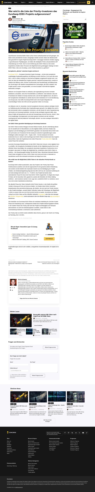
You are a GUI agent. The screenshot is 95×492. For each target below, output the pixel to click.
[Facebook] (65, 432)
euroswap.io (41, 194)
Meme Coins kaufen (32, 463)
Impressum (9, 448)
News (15, 2)
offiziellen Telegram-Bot (16, 196)
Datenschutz (9, 451)
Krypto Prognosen (32, 451)
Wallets (31, 2)
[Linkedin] (10, 288)
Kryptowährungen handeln (34, 444)
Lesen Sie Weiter (38, 325)
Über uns (9, 441)
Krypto (23, 2)
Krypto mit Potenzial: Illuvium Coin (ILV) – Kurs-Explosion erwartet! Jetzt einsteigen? (48, 262)
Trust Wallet (51, 449)
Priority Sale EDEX (47, 139)
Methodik (9, 446)
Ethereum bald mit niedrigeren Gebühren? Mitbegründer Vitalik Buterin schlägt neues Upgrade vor (20, 263)
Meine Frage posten (50, 347)
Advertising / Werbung (12, 465)
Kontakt (8, 442)
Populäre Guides (68, 42)
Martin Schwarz (16, 18)
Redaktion (9, 444)
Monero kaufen (52, 446)
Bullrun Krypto (31, 446)
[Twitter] (12, 288)
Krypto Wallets (31, 455)
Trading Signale (31, 472)
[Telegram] (75, 432)
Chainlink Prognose (74, 449)
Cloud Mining (31, 470)
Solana (52, 403)
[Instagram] (68, 432)
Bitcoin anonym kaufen (54, 441)
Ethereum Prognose (74, 448)
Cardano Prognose (74, 446)
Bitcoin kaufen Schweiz (54, 444)
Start (9, 6)
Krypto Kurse (31, 453)
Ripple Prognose (74, 444)
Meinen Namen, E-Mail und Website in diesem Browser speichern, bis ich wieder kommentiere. (18, 376)
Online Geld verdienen (33, 468)
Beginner (60, 2)
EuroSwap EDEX (13, 74)
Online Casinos (70, 2)
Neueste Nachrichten (70, 71)
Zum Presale (49, 238)
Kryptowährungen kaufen (33, 448)
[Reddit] (12, 290)
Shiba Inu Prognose (74, 441)
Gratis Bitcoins (52, 448)
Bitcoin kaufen (31, 441)
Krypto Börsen (50, 2)
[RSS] (14, 288)
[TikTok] (86, 432)
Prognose (39, 2)
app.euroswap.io (54, 196)
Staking (29, 456)
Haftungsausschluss (11, 449)
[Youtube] (10, 290)
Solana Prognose (74, 442)
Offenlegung (55, 21)
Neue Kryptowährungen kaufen (56, 442)
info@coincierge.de (19, 487)
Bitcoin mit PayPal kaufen (33, 442)
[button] (92, 3)
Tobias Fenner (38, 318)
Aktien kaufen (31, 467)
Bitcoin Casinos (31, 465)
